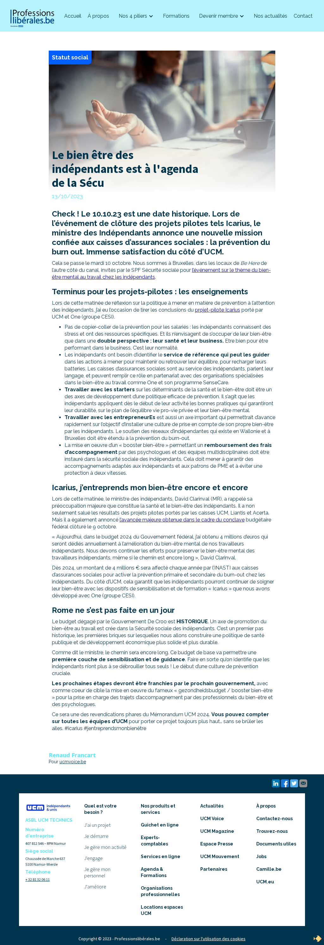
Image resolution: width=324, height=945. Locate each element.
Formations (176, 16)
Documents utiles (276, 843)
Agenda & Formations (153, 872)
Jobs (261, 856)
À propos (98, 16)
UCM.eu (265, 881)
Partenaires (213, 869)
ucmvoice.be (72, 761)
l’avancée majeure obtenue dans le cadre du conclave (182, 520)
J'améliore (95, 886)
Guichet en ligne (160, 824)
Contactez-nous (274, 818)
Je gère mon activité (105, 847)
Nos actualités (270, 16)
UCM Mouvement (219, 856)
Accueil (72, 16)
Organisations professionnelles (160, 891)
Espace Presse (216, 843)
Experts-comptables (154, 840)
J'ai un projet (97, 825)
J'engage (93, 858)
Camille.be (269, 869)
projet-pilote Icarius (217, 310)
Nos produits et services (158, 809)
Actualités (211, 805)
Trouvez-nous (272, 831)
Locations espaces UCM (162, 910)
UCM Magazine (217, 831)
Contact (303, 16)
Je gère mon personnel (97, 872)
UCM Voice (212, 818)
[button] (136, 16)
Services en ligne (160, 856)
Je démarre (96, 836)
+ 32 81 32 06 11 (37, 879)
